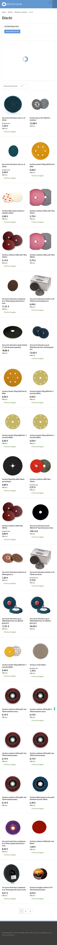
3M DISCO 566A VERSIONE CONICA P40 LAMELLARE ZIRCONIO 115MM (42, 798)
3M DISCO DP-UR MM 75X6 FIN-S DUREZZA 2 (40, 119)
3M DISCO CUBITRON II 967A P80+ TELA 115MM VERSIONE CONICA (42, 710)
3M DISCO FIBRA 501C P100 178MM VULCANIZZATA (13, 480)
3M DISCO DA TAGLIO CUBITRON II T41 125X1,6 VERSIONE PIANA (41, 889)
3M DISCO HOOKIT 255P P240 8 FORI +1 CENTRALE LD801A (42, 436)
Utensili (10, 12)
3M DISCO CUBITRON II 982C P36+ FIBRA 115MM (42, 212)
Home (4, 12)
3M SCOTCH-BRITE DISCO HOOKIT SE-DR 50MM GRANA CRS (14, 573)
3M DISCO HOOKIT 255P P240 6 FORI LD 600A (42, 165)
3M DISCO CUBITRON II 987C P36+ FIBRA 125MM (14, 256)
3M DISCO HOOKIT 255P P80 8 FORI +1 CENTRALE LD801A (42, 392)
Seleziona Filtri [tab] (12, 31)
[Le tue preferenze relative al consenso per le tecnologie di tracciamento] (54, 708)
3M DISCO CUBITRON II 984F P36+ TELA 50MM (42, 842)
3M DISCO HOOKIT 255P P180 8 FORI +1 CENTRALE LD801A (14, 436)
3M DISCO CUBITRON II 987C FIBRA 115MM (40, 480)
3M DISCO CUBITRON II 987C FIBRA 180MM (12, 527)
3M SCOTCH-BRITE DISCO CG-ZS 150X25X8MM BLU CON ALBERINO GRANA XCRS (40, 621)
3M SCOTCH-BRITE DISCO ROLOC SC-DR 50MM (13, 119)
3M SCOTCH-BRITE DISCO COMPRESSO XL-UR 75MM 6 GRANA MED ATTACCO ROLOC (13, 301)
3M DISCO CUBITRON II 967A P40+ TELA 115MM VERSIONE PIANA (14, 754)
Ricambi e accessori (21, 12)
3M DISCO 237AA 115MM (38, 665)
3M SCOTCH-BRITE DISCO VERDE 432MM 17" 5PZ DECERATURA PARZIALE (14, 346)
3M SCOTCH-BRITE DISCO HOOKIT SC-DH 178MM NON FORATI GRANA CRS (42, 300)
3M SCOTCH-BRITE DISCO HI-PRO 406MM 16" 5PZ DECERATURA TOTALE (41, 527)
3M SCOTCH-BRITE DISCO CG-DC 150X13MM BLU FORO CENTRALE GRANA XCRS (41, 347)
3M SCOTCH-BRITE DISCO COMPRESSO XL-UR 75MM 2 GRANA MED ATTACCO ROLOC (13, 843)
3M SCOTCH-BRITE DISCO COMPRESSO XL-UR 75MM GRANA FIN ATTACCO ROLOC (14, 889)
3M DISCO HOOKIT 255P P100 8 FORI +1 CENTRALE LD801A (14, 666)
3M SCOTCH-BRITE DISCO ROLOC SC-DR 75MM (13, 165)
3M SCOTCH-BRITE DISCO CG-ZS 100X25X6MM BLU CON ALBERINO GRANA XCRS (12, 621)
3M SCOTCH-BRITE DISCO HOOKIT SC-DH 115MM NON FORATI (42, 573)
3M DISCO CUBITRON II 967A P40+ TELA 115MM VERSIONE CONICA (14, 710)
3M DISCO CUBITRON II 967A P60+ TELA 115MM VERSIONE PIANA (42, 754)
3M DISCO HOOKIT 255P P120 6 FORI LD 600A (14, 392)
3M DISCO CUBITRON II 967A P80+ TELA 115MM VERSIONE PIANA (14, 798)
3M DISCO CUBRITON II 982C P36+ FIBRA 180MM (42, 256)
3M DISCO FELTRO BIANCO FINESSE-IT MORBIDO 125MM (13, 212)
